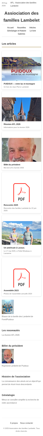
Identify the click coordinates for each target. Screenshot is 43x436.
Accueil (10, 28)
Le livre (33, 31)
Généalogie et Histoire (16, 31)
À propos (14, 423)
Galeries (21, 34)
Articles (32, 28)
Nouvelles (21, 28)
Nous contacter (26, 423)
